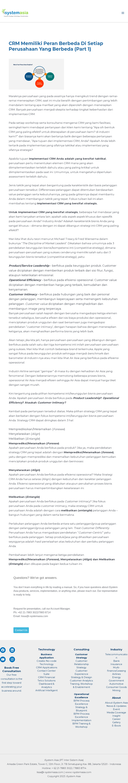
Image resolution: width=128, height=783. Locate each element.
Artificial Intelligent (46, 690)
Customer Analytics (81, 680)
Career (116, 719)
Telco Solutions (46, 680)
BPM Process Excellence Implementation (81, 717)
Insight (116, 715)
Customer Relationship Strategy (81, 664)
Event (116, 709)
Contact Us (21, 630)
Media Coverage (116, 712)
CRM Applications (46, 667)
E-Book (116, 725)
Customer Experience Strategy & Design (81, 674)
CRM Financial (46, 677)
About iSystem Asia (116, 702)
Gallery (116, 722)
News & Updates (116, 705)
